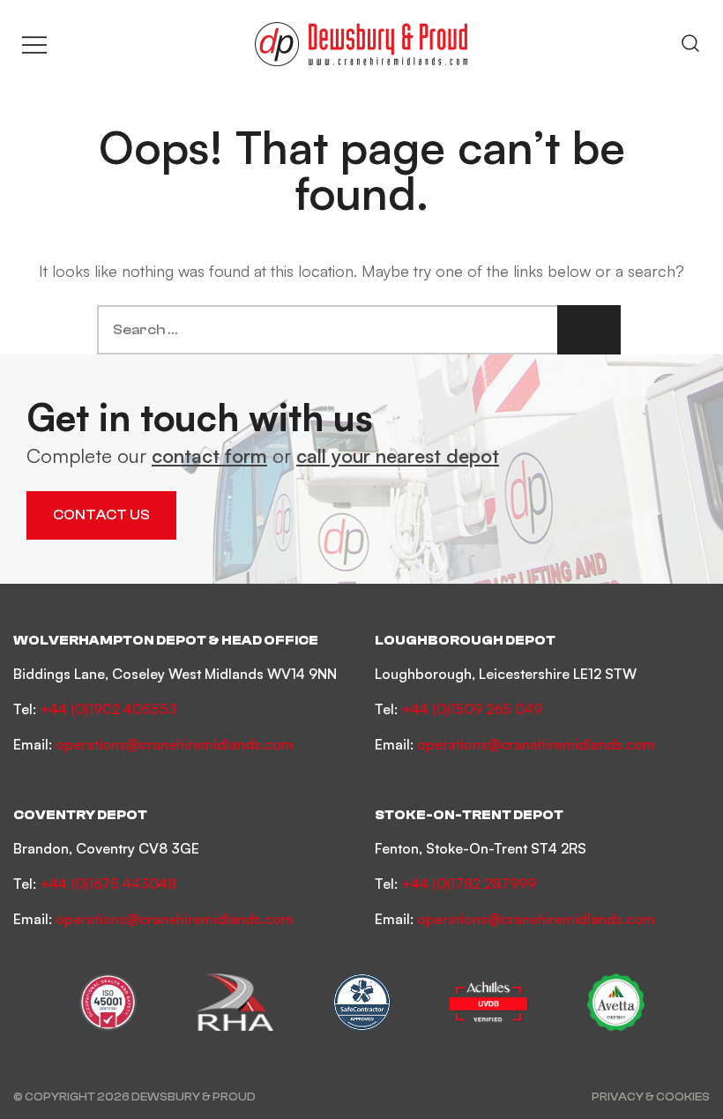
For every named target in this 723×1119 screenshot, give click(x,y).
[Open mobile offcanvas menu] (34, 44)
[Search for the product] (589, 329)
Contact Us (101, 515)
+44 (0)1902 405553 (108, 709)
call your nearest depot (397, 455)
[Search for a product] (690, 44)
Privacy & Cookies (651, 1096)
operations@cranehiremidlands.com (175, 744)
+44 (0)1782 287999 (468, 883)
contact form (209, 455)
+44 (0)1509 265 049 (471, 709)
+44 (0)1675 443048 (108, 883)
